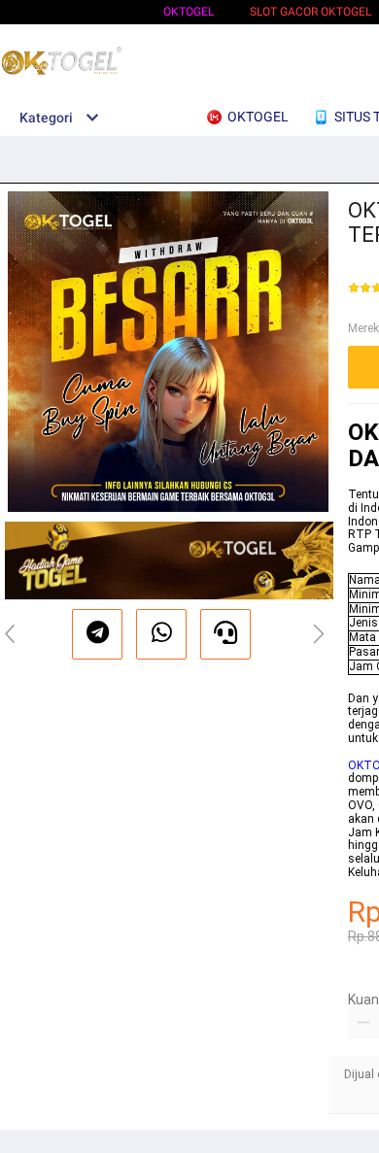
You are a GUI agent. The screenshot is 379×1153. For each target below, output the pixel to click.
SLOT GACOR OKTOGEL (310, 11)
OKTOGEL (188, 11)
